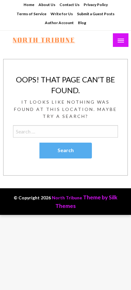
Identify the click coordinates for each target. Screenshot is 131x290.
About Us (46, 4)
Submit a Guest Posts (95, 13)
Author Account (59, 22)
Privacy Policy (96, 4)
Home (29, 4)
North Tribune (67, 197)
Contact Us (69, 4)
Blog (82, 22)
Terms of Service (31, 13)
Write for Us (62, 13)
